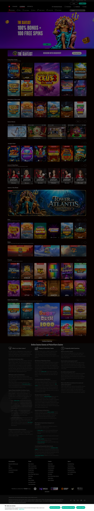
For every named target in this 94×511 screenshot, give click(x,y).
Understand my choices (55, 507)
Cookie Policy (21, 509)
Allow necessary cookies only (68, 507)
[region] (47, 507)
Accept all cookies (80, 507)
